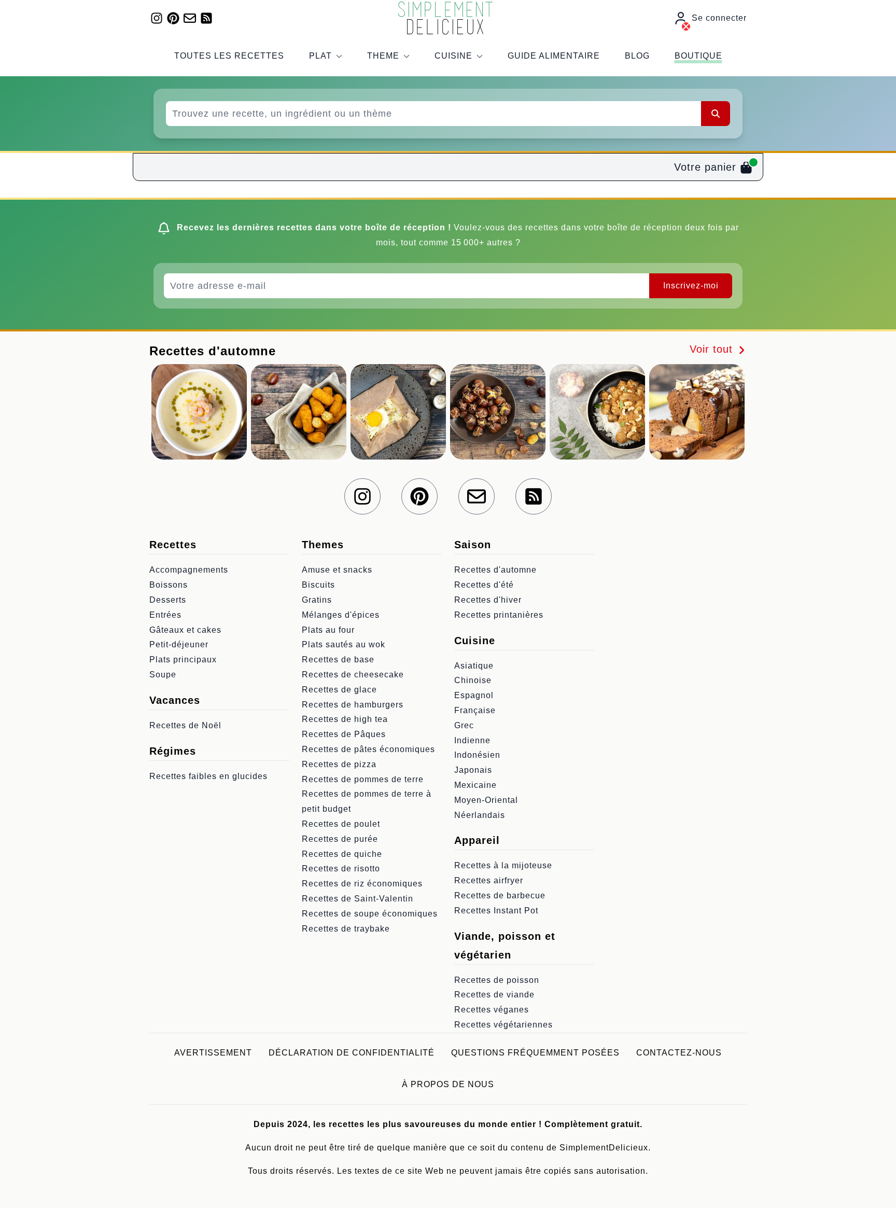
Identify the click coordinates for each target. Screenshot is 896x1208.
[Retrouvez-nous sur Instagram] (156, 18)
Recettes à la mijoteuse (503, 865)
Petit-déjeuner (178, 644)
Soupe (162, 674)
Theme (383, 55)
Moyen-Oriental (486, 800)
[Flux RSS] (206, 18)
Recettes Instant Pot (496, 910)
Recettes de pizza (339, 764)
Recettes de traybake (346, 928)
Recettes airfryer (488, 880)
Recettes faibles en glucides (208, 776)
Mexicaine (475, 785)
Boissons (168, 584)
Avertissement (213, 1052)
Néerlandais (479, 815)
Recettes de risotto (341, 868)
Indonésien (477, 755)
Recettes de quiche (342, 854)
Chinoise (473, 680)
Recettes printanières (498, 614)
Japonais (473, 770)
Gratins (317, 599)
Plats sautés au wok (343, 644)
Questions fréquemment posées (535, 1052)
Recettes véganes (491, 1009)
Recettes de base (338, 659)
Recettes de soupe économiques (370, 913)
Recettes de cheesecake (353, 674)
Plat (320, 55)
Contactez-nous (679, 1052)
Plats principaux (183, 659)
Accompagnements (188, 569)
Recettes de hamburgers (352, 704)
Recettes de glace (339, 689)
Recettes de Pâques (344, 734)
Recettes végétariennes (503, 1024)
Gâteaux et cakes (185, 630)
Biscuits (318, 584)
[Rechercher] (715, 113)
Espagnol (474, 695)
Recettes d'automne (495, 569)
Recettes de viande (494, 994)
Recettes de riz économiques (362, 883)
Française (475, 710)
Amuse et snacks (337, 569)
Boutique (698, 55)
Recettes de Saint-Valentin (357, 898)
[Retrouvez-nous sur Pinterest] (173, 18)
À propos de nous (448, 1084)
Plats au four (328, 630)
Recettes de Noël (185, 725)
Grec (464, 725)
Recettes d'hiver (488, 599)
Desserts (167, 599)
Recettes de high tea (345, 719)
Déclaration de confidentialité (352, 1052)
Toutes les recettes (229, 55)
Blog (637, 55)
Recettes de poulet (341, 824)
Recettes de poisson (496, 980)
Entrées (165, 614)
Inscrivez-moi (691, 285)
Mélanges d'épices (341, 614)
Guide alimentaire (554, 55)
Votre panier (707, 167)
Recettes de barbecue (499, 895)
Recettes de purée (340, 839)
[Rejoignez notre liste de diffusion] (190, 18)
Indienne (472, 740)
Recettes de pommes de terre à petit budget (366, 801)
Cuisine (453, 55)
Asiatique (474, 665)
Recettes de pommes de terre (363, 779)
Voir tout (713, 349)
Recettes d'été (484, 584)
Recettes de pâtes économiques (368, 749)
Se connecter (719, 17)
